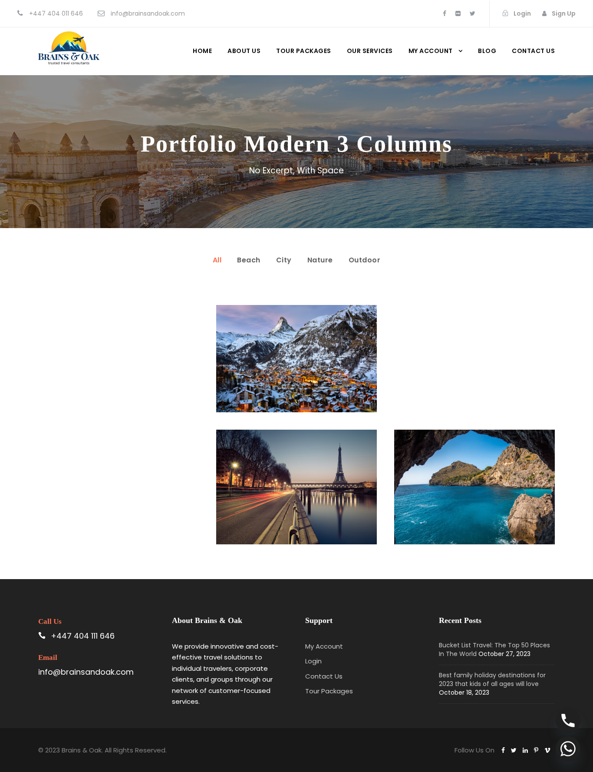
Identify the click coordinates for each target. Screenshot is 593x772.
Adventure (460, 498)
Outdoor (365, 260)
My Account (431, 50)
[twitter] (472, 13)
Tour (311, 369)
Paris (272, 498)
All (217, 260)
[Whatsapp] (568, 748)
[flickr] (458, 13)
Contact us (533, 50)
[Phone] (568, 720)
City (284, 260)
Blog (487, 50)
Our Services (370, 50)
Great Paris (296, 476)
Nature (320, 260)
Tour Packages (303, 50)
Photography (308, 498)
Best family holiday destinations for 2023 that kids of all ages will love (492, 679)
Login (313, 661)
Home (202, 50)
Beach (248, 260)
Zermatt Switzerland (296, 348)
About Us (243, 50)
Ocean (285, 369)
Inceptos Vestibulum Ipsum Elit (474, 476)
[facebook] (444, 13)
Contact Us (324, 676)
